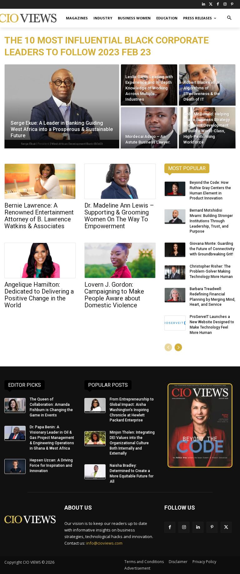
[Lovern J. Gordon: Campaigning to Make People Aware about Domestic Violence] (120, 260)
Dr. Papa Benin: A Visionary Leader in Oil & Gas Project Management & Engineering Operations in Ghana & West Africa (52, 437)
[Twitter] (210, 4)
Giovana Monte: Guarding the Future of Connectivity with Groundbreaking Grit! (212, 248)
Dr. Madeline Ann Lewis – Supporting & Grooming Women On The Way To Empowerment (119, 216)
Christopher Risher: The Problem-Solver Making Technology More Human (211, 271)
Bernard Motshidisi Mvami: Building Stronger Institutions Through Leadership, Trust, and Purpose (211, 221)
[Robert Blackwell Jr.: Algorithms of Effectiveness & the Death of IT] (207, 85)
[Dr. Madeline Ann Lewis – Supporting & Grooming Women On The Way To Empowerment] (120, 181)
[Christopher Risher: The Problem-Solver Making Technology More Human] (175, 272)
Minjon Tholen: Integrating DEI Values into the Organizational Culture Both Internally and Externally (132, 443)
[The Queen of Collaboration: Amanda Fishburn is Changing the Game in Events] (15, 405)
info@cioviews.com (104, 543)
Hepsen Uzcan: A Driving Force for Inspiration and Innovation (51, 465)
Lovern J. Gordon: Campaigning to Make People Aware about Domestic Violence (114, 295)
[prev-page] (168, 347)
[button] (229, 18)
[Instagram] (224, 4)
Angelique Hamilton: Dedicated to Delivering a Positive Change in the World (39, 295)
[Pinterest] (232, 4)
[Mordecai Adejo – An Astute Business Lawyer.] (149, 128)
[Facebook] (218, 4)
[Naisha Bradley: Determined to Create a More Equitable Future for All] (95, 471)
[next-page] (178, 347)
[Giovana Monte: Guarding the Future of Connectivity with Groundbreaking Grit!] (175, 249)
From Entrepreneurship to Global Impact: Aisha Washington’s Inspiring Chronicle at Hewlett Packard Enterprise (132, 409)
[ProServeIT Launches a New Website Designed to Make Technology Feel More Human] (175, 322)
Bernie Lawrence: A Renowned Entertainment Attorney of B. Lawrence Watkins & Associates (39, 216)
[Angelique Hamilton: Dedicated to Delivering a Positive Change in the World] (40, 260)
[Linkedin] (197, 527)
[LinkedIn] (203, 4)
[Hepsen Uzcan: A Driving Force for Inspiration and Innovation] (15, 466)
